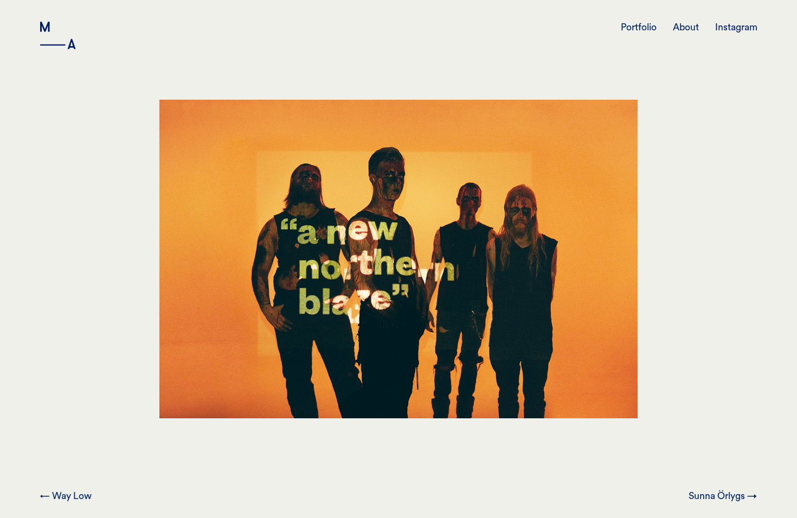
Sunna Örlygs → (723, 496)
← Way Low (66, 496)
